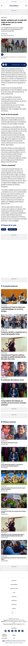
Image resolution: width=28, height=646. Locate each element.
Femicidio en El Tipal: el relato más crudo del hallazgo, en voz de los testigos (13, 309)
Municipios (4, 17)
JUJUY (14, 592)
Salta (2, 398)
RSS (14, 638)
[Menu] (2, 5)
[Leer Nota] (3, 65)
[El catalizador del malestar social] (14, 369)
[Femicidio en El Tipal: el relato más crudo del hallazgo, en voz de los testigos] (14, 296)
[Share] (2, 54)
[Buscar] (26, 5)
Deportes (3, 486)
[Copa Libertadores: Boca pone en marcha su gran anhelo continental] (14, 477)
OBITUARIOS (14, 596)
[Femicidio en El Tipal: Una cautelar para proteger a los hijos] (14, 500)
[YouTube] (5, 631)
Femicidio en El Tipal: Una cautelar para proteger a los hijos (13, 511)
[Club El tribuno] (14, 612)
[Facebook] (16, 631)
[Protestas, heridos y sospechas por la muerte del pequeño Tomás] (14, 321)
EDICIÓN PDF (14, 604)
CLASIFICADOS (14, 600)
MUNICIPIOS (14, 580)
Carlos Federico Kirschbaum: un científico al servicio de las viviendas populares (13, 403)
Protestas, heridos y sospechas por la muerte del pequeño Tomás (14, 333)
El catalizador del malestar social (12, 380)
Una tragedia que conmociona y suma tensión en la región (13, 558)
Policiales (4, 305)
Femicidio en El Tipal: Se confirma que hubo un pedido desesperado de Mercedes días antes (13, 357)
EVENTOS (14, 608)
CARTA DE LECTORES (14, 588)
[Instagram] (22, 631)
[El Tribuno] (14, 6)
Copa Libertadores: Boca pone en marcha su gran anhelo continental (13, 488)
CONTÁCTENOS (4, 638)
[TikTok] (9, 631)
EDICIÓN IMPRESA (14, 584)
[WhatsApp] (19, 631)
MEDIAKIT (14, 635)
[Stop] (6, 65)
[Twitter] (12, 631)
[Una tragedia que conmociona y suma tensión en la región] (14, 547)
